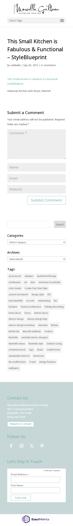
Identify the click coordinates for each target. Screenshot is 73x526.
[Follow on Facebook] (11, 446)
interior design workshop (22, 325)
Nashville (13, 337)
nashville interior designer (34, 337)
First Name (17, 485)
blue (33, 282)
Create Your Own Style (36, 288)
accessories (15, 276)
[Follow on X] (32, 446)
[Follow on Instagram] (21, 446)
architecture (15, 282)
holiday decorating (54, 306)
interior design (16, 318)
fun (55, 300)
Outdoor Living (54, 343)
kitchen (54, 325)
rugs (31, 349)
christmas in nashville (49, 282)
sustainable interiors (19, 355)
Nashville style (36, 343)
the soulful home (17, 361)
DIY (49, 294)
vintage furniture (47, 361)
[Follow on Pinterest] (42, 446)
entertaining (44, 300)
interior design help (37, 318)
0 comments (48, 65)
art (25, 282)
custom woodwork (18, 294)
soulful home (53, 349)
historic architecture (31, 306)
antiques (29, 276)
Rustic (40, 349)
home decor (15, 312)
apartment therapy (46, 276)
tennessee (38, 355)
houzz (28, 312)
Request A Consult (20, 423)
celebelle (16, 65)
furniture (13, 306)
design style (38, 294)
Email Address (20, 474)
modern (48, 331)
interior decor (41, 312)
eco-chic (30, 300)
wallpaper (14, 368)
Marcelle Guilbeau (32, 331)
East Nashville (16, 300)
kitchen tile (14, 331)
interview (42, 325)
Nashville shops (17, 343)
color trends (15, 288)
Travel (32, 361)
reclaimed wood (17, 349)
